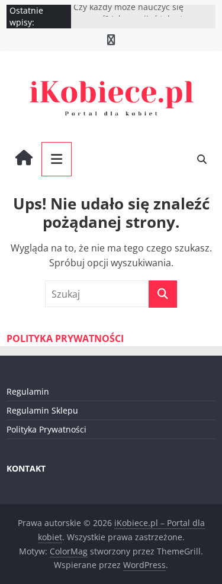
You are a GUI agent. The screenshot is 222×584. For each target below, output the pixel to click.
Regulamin (28, 391)
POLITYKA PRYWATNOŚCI (65, 338)
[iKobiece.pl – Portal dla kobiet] (24, 159)
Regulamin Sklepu (42, 410)
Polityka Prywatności (46, 429)
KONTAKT (26, 468)
